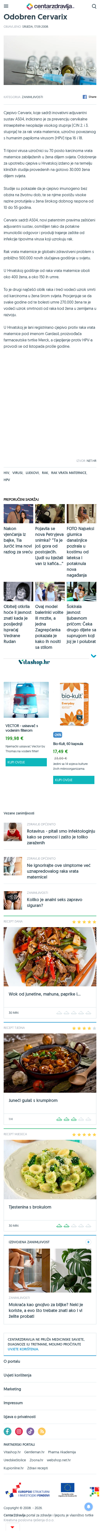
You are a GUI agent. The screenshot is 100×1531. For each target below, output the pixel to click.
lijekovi (33, 472)
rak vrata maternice (69, 472)
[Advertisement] (50, 409)
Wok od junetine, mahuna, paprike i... (45, 994)
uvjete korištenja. (23, 1349)
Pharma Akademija (62, 1452)
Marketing (12, 1389)
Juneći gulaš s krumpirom (33, 1100)
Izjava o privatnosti (20, 1416)
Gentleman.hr (34, 1452)
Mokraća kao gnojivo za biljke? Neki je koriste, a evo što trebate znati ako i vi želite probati (46, 1310)
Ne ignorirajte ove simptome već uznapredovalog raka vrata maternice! (59, 871)
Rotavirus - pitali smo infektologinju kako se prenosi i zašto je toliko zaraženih (61, 837)
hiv (7, 472)
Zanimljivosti (32, 97)
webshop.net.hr (59, 1460)
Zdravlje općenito (41, 824)
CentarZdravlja (50, 6)
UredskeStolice (15, 1460)
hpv (7, 480)
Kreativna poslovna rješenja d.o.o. (29, 1520)
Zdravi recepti (37, 1468)
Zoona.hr (36, 1460)
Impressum (13, 1402)
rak (45, 472)
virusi (17, 472)
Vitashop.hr (12, 1452)
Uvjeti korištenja (17, 1375)
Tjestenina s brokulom (30, 1207)
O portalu (12, 1362)
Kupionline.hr (14, 1468)
